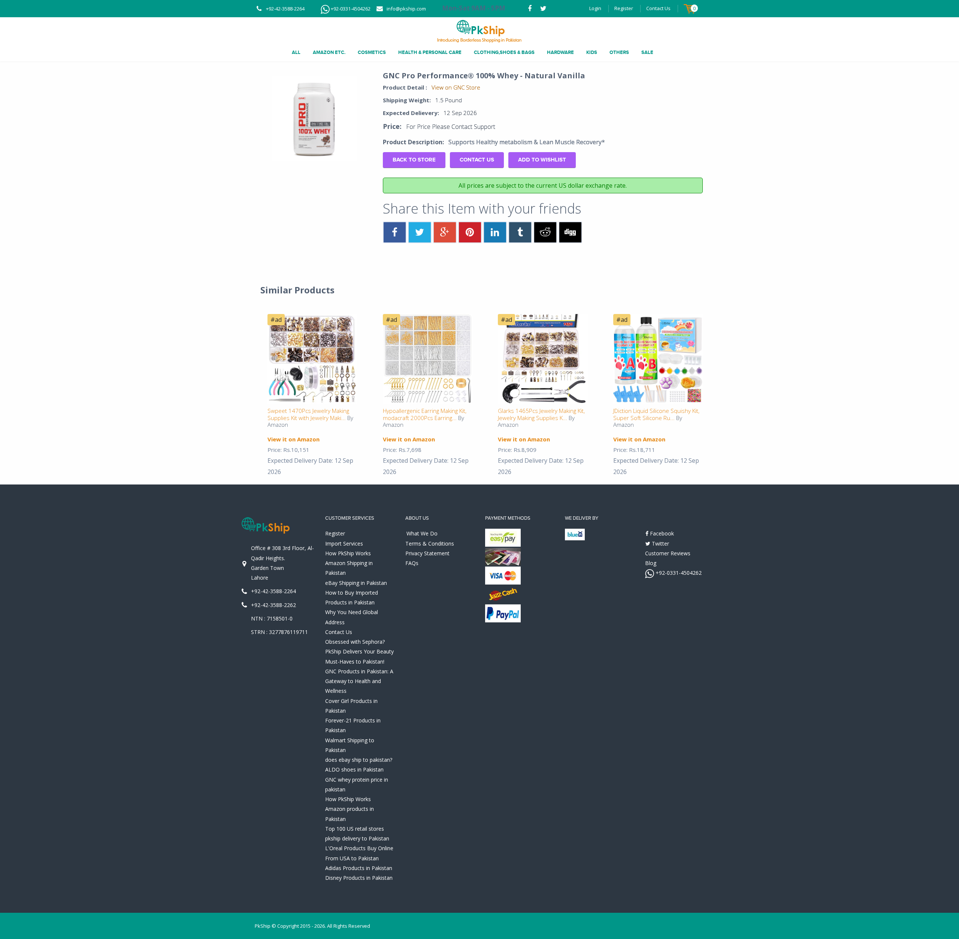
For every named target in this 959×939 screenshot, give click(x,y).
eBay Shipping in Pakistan (356, 582)
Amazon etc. (329, 52)
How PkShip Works (348, 553)
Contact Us (658, 8)
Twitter (659, 543)
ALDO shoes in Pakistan (354, 769)
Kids (591, 52)
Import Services (344, 543)
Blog (650, 563)
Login (595, 8)
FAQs (411, 563)
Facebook (661, 533)
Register (623, 8)
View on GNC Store (456, 87)
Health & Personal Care (430, 52)
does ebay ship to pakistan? (358, 759)
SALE (647, 52)
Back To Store (414, 159)
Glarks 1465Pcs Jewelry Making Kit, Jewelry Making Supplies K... (541, 414)
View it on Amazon (293, 439)
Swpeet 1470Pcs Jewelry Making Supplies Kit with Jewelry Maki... (308, 414)
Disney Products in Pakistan (359, 877)
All (296, 52)
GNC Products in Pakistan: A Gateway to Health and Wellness (359, 681)
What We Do (422, 533)
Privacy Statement (427, 553)
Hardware (560, 52)
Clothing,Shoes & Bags (504, 52)
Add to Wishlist (542, 159)
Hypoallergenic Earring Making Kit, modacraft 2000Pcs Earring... (424, 414)
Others (619, 52)
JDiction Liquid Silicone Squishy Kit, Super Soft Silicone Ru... (656, 414)
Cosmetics (372, 52)
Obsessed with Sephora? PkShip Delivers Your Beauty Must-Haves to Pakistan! (359, 651)
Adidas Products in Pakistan (358, 868)
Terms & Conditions (429, 543)
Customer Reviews (667, 553)
